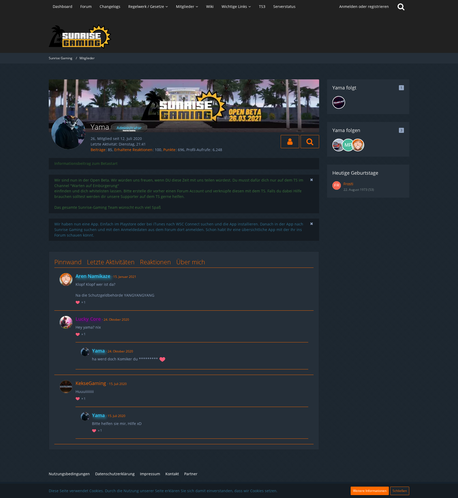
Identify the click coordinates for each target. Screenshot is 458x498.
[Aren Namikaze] (357, 145)
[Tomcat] (338, 102)
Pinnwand (68, 262)
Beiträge (98, 149)
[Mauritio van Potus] (348, 145)
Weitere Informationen (369, 490)
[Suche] (401, 6)
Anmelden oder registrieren (364, 6)
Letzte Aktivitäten (111, 262)
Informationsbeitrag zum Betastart (86, 163)
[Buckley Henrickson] (338, 145)
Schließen (400, 490)
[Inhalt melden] (304, 275)
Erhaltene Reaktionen (133, 149)
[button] (290, 141)
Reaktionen (155, 262)
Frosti (348, 183)
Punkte (169, 149)
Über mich (190, 262)
